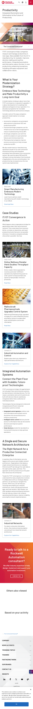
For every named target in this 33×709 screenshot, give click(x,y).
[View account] (26, 2)
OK (16, 704)
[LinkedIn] (4, 679)
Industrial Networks (8, 504)
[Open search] (19, 2)
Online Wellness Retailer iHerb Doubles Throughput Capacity (14, 244)
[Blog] (28, 679)
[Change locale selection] (22, 2)
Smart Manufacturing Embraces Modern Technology (14, 171)
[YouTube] (22, 679)
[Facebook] (10, 679)
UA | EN (16, 683)
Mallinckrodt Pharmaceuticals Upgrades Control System (14, 291)
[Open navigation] (30, 2)
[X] (16, 679)
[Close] (31, 689)
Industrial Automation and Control (12, 334)
